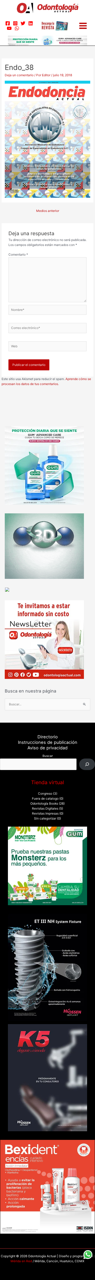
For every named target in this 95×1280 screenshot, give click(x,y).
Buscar (47, 756)
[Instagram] (15, 23)
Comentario (18, 254)
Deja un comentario (19, 75)
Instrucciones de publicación (47, 742)
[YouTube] (9, 28)
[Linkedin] (30, 23)
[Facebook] (7, 23)
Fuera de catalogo (45, 798)
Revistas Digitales (45, 808)
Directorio (47, 736)
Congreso (45, 793)
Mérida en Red (21, 1261)
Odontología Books (44, 803)
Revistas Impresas (45, 813)
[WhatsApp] (17, 28)
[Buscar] (87, 764)
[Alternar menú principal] (83, 25)
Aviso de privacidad (47, 747)
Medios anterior (47, 211)
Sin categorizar (45, 818)
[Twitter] (23, 23)
